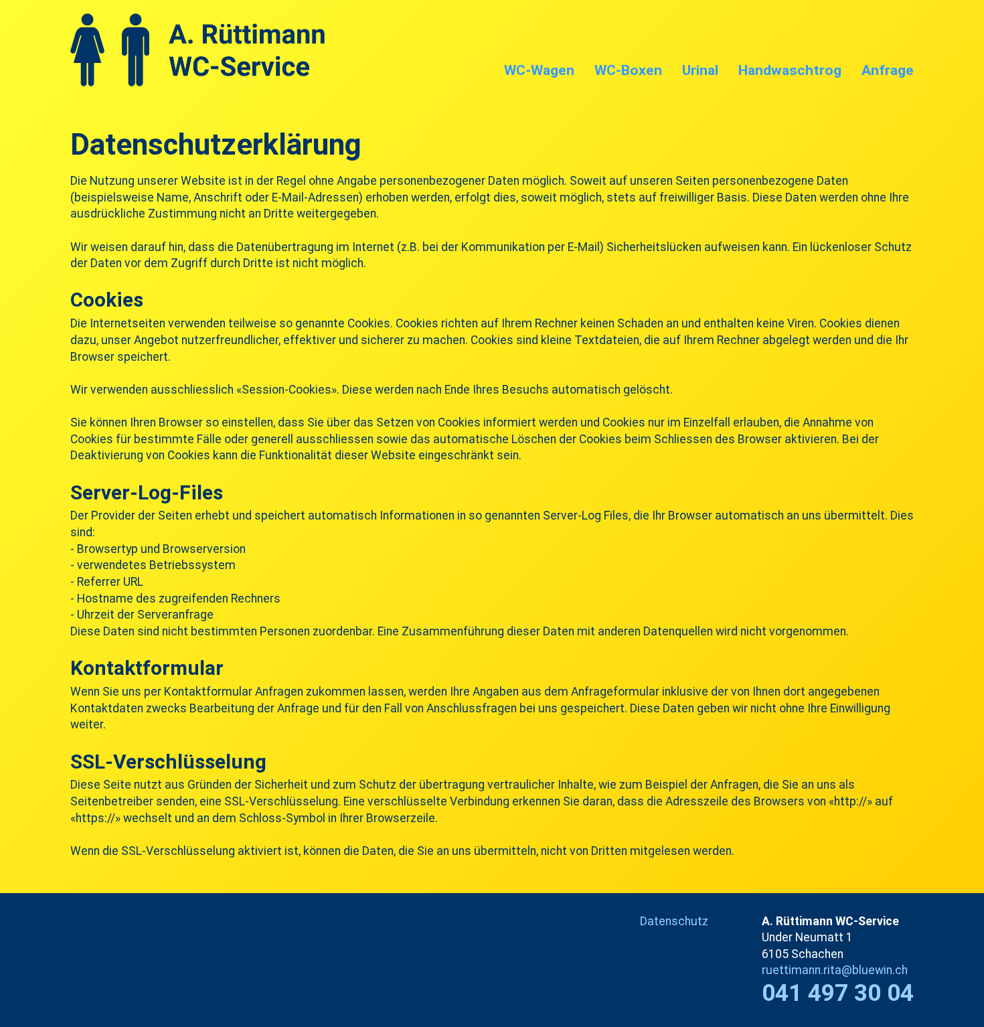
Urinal (700, 70)
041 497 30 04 (838, 993)
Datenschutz (674, 921)
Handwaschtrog (789, 70)
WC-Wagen (539, 70)
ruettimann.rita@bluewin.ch (835, 970)
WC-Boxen (628, 70)
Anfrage (888, 70)
